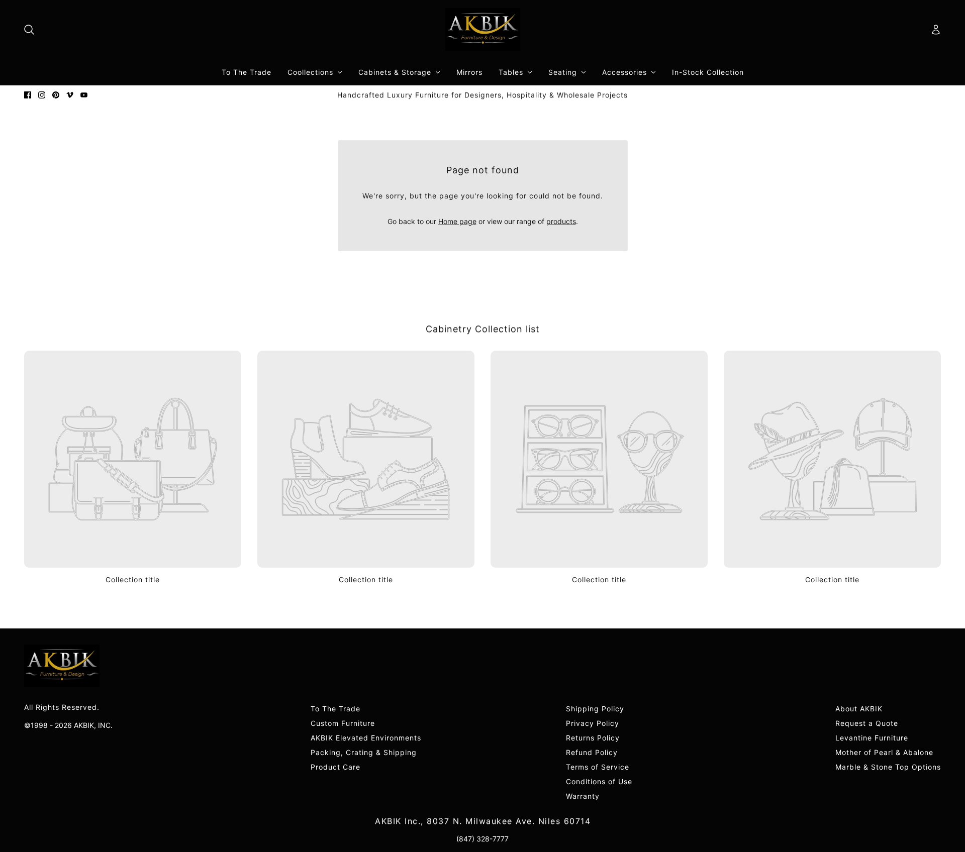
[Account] (936, 30)
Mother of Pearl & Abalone (884, 752)
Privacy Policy (592, 723)
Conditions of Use (599, 781)
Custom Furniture (343, 723)
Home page (457, 221)
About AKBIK (859, 708)
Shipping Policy (595, 708)
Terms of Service (597, 767)
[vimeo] (69, 94)
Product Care (335, 767)
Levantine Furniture (871, 737)
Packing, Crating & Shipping (364, 752)
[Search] (29, 30)
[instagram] (41, 94)
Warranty (583, 796)
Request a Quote (866, 723)
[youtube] (83, 94)
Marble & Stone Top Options (888, 767)
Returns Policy (593, 737)
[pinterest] (55, 94)
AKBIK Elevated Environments (366, 737)
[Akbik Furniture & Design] (482, 29)
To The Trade (335, 708)
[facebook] (27, 94)
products (561, 221)
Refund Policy (592, 752)
